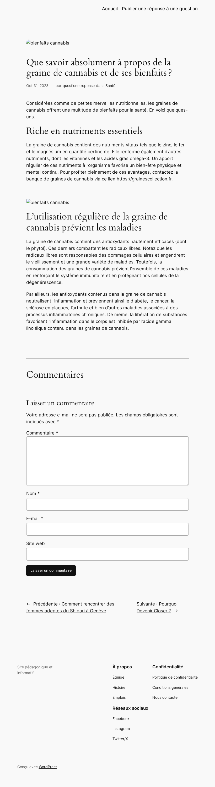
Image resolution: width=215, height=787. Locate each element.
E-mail (34, 518)
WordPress (48, 766)
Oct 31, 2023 (37, 85)
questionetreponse (79, 85)
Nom (33, 493)
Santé (110, 85)
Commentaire (42, 433)
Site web (35, 543)
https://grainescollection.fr (144, 178)
